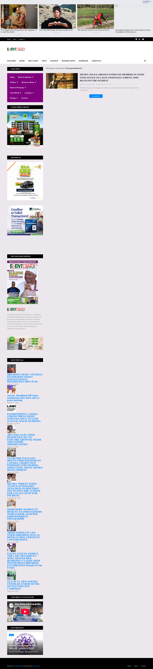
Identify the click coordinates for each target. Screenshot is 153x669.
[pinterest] (25, 247)
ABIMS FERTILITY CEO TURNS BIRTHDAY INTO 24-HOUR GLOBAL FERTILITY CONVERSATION (23, 536)
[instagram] (25, 246)
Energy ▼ (14, 98)
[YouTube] (25, 248)
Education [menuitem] (33, 61)
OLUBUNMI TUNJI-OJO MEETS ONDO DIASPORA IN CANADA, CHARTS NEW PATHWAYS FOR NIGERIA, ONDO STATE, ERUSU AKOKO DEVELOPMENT (25, 464)
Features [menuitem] (11, 61)
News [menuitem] (44, 61)
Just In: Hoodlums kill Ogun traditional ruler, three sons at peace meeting (23, 398)
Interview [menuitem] (83, 61)
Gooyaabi (36, 666)
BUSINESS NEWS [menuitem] (68, 61)
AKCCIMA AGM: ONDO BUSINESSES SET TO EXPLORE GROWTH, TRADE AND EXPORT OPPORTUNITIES (24, 439)
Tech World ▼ (15, 93)
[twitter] (25, 244)
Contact (24, 98)
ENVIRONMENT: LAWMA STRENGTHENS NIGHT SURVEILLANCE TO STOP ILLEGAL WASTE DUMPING (24, 418)
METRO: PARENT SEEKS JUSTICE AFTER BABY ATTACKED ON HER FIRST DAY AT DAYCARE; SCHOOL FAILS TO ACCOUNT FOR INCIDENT (24, 489)
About (14, 39)
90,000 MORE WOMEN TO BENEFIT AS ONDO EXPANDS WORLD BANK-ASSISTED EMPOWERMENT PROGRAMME (24, 514)
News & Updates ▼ (26, 77)
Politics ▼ (14, 82)
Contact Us (22, 39)
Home (9, 39)
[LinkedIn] (25, 249)
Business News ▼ (29, 82)
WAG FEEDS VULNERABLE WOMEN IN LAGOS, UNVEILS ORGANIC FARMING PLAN (22, 645)
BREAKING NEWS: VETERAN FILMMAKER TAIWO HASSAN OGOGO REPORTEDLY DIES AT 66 (24, 378)
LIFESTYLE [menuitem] (96, 61)
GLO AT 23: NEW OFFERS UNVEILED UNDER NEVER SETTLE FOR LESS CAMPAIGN (23, 585)
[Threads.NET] (25, 250)
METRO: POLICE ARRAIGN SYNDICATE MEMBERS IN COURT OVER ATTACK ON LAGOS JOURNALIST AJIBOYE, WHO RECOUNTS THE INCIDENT (112, 77)
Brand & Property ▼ (18, 88)
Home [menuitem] (22, 61)
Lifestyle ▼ (29, 93)
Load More (96, 96)
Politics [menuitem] (54, 61)
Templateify (18, 666)
